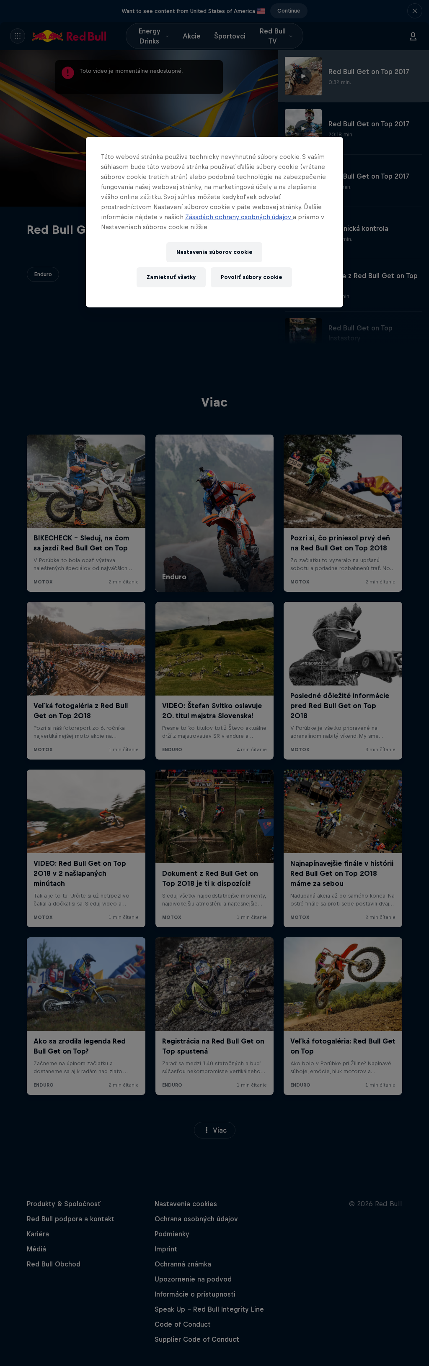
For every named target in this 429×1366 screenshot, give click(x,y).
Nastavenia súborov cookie (214, 252)
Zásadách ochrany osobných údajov (239, 216)
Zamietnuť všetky (171, 277)
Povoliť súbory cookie (251, 277)
